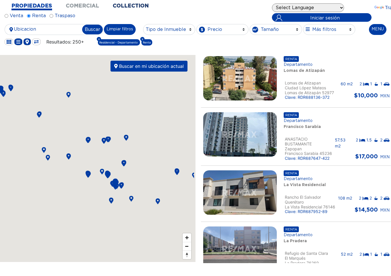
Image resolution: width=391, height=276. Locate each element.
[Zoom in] (187, 237)
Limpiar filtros (119, 29)
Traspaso (65, 15)
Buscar (92, 29)
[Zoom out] (187, 246)
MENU (378, 29)
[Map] (97, 158)
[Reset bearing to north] (187, 255)
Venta (16, 15)
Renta (39, 15)
